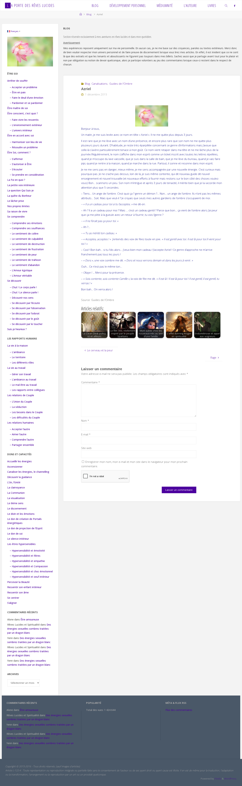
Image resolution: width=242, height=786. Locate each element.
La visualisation (16, 498)
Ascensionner (14, 466)
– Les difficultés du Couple (25, 417)
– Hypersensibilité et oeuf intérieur (29, 576)
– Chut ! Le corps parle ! (23, 287)
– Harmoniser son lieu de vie (26, 142)
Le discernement (17, 508)
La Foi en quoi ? (16, 179)
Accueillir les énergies (19, 461)
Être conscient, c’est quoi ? (22, 113)
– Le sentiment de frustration (27, 249)
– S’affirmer (16, 159)
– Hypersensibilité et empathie (27, 561)
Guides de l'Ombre (120, 83)
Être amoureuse (30, 619)
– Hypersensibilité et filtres (25, 555)
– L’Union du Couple (21, 401)
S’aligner (12, 603)
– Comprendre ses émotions (26, 223)
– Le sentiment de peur (23, 254)
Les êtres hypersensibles (21, 544)
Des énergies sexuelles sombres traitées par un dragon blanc (29, 628)
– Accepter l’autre (20, 429)
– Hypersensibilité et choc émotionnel (31, 571)
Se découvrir (14, 280)
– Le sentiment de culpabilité (26, 239)
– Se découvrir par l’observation (27, 308)
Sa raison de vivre (17, 211)
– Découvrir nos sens (21, 297)
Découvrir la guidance (19, 477)
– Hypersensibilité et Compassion (29, 566)
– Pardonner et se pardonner (26, 103)
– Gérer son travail (20, 374)
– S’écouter (16, 169)
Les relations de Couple (20, 395)
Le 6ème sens (15, 503)
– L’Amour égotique (21, 270)
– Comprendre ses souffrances (27, 228)
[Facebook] (234, 5)
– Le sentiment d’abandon (25, 265)
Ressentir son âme (18, 592)
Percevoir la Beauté (18, 582)
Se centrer (13, 597)
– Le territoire (18, 357)
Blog (88, 14)
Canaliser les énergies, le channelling (28, 471)
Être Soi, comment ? (19, 152)
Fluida (217, 778)
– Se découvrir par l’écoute (25, 303)
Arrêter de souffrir (17, 80)
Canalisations (100, 83)
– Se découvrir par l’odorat (25, 313)
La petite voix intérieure (21, 185)
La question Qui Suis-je (20, 190)
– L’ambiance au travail (23, 379)
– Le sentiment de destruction (27, 244)
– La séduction (18, 407)
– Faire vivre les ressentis (24, 119)
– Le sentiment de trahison (25, 260)
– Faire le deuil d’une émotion (26, 97)
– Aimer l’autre (18, 434)
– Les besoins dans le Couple (26, 412)
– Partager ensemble (22, 445)
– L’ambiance (17, 352)
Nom (85, 420)
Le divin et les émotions (21, 513)
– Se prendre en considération (27, 174)
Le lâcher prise (15, 201)
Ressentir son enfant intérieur (24, 587)
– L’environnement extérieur (26, 125)
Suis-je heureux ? (17, 329)
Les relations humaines (20, 422)
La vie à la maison (17, 345)
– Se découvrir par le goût (24, 318)
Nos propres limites (18, 206)
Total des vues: (95, 710)
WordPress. (230, 778)
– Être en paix (18, 92)
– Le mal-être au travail (23, 384)
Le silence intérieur (18, 538)
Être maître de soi (17, 108)
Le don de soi (14, 533)
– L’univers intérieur (21, 130)
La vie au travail (16, 367)
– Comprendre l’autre (22, 439)
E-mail (86, 434)
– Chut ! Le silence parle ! (24, 292)
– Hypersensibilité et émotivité (27, 550)
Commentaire (90, 382)
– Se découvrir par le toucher (26, 324)
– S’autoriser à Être (21, 164)
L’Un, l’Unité (13, 482)
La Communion (16, 492)
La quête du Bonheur (19, 195)
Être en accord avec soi (20, 135)
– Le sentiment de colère (24, 233)
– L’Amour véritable (21, 275)
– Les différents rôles (22, 362)
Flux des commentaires (178, 710)
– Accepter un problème (23, 87)
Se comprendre (16, 216)
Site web (86, 448)
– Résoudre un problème (24, 147)
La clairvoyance (16, 487)
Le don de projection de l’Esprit (25, 528)
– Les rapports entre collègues (27, 390)
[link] (226, 5)
